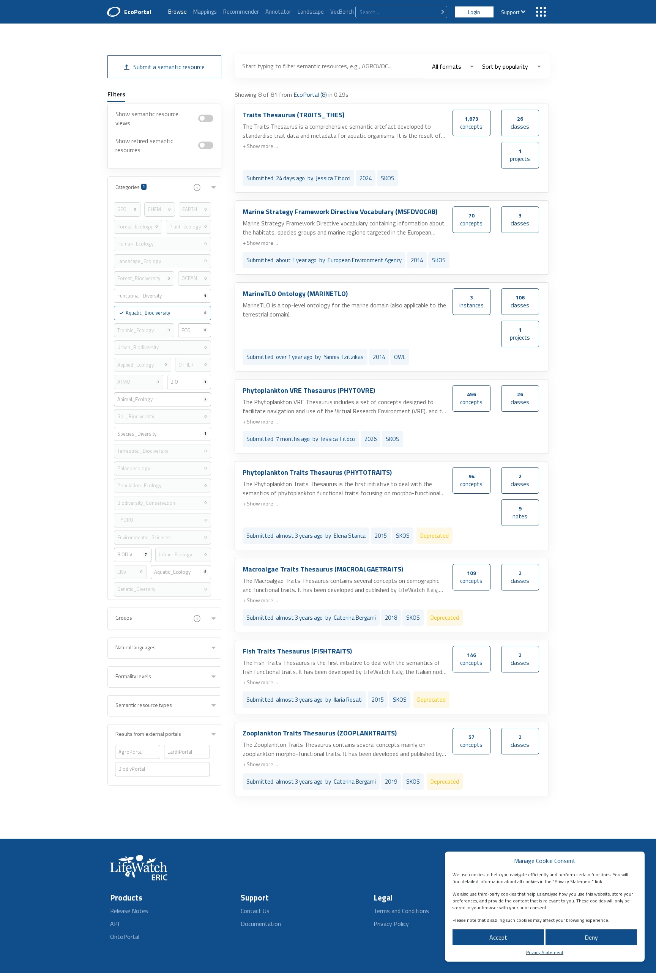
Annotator (278, 11)
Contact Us (255, 910)
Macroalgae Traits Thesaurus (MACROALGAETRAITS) (323, 569)
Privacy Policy (391, 923)
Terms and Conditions (401, 910)
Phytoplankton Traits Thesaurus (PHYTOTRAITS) (317, 472)
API (114, 923)
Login (474, 12)
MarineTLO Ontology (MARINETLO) (295, 293)
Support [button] (510, 12)
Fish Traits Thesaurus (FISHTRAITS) (297, 651)
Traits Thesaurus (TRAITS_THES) (293, 115)
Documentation (261, 923)
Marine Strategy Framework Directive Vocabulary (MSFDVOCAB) (340, 211)
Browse (177, 11)
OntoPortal (124, 936)
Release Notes (129, 910)
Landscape (311, 11)
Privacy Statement (544, 952)
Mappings (205, 11)
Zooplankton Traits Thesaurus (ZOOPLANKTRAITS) (320, 733)
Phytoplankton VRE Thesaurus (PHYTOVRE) (309, 390)
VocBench (342, 11)
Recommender (241, 11)
